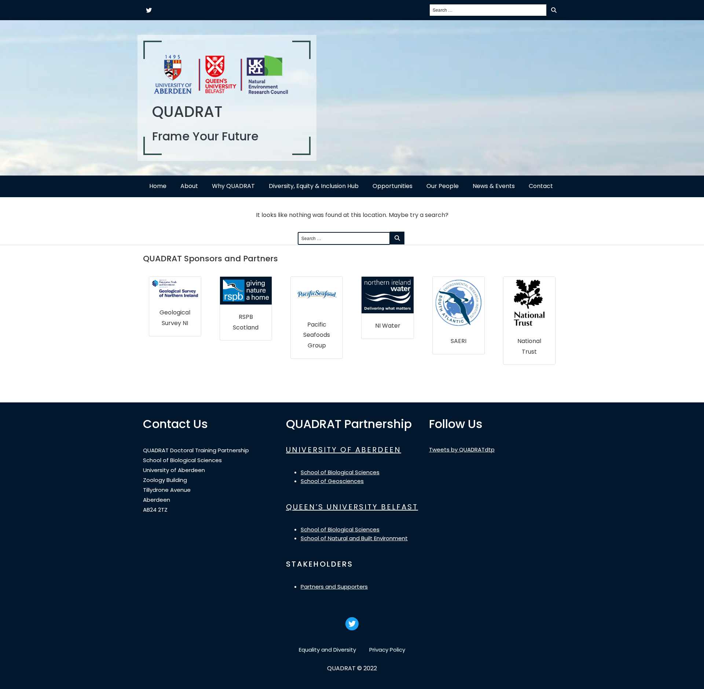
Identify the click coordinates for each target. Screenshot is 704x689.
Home (157, 186)
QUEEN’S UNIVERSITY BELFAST (352, 507)
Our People (442, 186)
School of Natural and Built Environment (354, 538)
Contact (541, 186)
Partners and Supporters (334, 586)
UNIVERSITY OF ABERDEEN (343, 450)
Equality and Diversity (327, 649)
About (189, 186)
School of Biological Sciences (340, 472)
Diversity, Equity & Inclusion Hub (314, 186)
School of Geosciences (332, 481)
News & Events (494, 186)
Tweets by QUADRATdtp (462, 449)
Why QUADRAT (233, 186)
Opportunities (392, 186)
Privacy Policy (387, 649)
